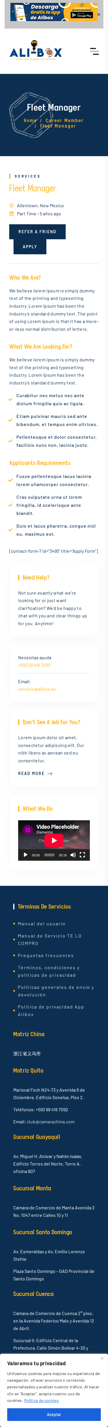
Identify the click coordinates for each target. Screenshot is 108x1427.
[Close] (101, 1358)
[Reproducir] (26, 855)
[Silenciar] (73, 855)
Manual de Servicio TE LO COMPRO (50, 939)
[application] (54, 840)
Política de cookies (41, 1400)
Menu (94, 51)
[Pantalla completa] (82, 855)
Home (30, 120)
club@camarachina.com (51, 1121)
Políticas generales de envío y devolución (56, 990)
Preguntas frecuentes (46, 955)
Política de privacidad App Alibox (51, 1010)
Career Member (65, 120)
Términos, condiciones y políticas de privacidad (49, 971)
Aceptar (54, 1414)
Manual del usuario (42, 923)
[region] (54, 1390)
